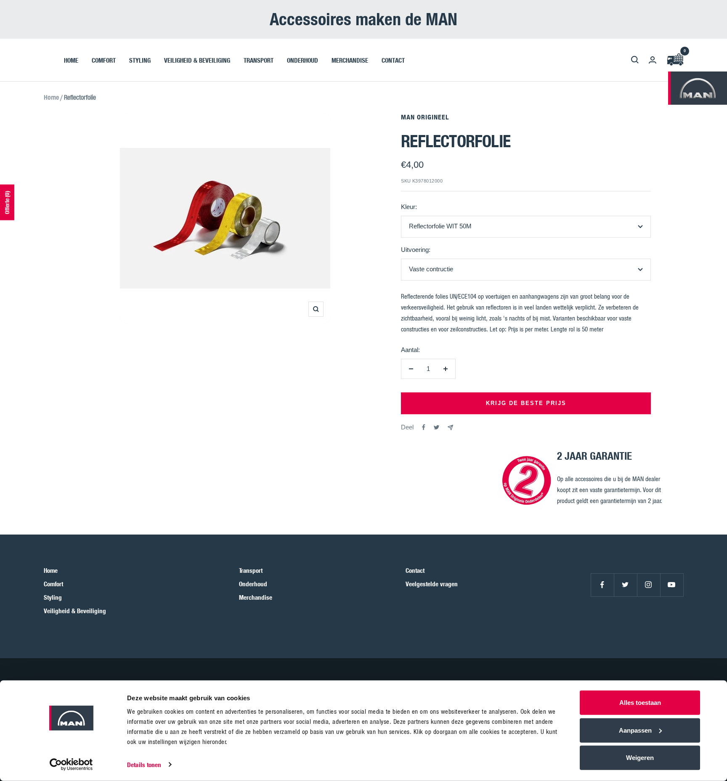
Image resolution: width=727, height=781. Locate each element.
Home (51, 97)
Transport (251, 570)
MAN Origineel (425, 117)
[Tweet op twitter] (436, 427)
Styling (53, 597)
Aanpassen (635, 729)
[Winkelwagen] (674, 60)
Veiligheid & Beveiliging (75, 610)
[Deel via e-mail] (450, 427)
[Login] (652, 60)
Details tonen (144, 764)
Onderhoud (253, 584)
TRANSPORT (258, 60)
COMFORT (104, 60)
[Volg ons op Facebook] (602, 584)
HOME (71, 60)
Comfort (53, 584)
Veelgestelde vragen (432, 584)
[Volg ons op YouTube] (671, 584)
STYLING (140, 60)
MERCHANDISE (350, 60)
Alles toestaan (640, 702)
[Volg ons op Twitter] (625, 584)
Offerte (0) (7, 202)
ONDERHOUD (302, 60)
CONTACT (393, 60)
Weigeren (640, 757)
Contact (415, 570)
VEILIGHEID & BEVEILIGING (197, 60)
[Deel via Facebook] (423, 427)
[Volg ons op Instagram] (648, 584)
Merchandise (255, 597)
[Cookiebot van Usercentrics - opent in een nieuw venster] (71, 764)
